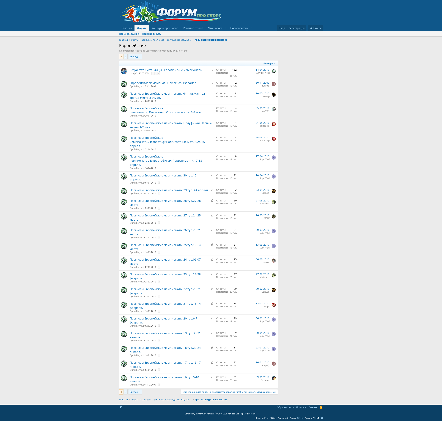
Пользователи (239, 28)
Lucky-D (133, 73)
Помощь (301, 407)
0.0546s (300, 418)
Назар (266, 96)
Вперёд (134, 56)
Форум (141, 28)
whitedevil (265, 203)
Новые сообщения (129, 33)
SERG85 (266, 192)
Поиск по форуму (151, 33)
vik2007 (266, 111)
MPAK (267, 218)
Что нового (215, 28)
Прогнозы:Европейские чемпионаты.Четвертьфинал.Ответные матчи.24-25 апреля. (167, 142)
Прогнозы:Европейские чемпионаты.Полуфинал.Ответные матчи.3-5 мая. (166, 110)
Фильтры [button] (268, 63)
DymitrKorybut (263, 72)
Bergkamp (265, 125)
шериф (266, 85)
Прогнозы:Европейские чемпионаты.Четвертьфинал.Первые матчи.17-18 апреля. (166, 160)
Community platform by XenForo (212, 413)
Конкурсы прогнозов (165, 28)
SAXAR (266, 262)
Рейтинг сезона (193, 28)
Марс (267, 306)
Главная (127, 28)
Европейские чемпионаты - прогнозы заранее (163, 83)
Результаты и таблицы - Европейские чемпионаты (166, 70)
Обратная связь (285, 407)
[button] (225, 28)
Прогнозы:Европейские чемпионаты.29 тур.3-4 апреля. (169, 190)
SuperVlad (265, 159)
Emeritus (265, 380)
